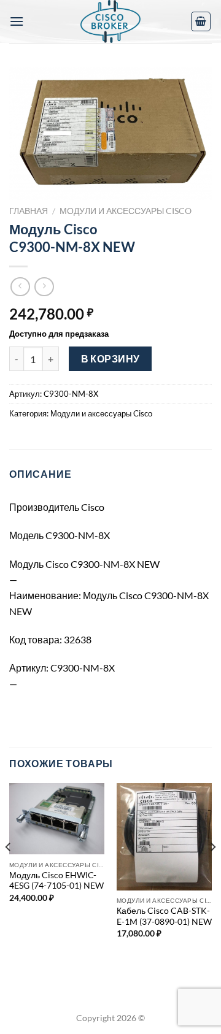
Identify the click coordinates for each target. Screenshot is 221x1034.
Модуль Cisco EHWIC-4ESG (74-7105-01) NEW (56, 880)
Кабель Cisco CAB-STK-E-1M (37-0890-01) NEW (164, 916)
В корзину (110, 358)
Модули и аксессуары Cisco (126, 211)
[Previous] (8, 871)
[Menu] (16, 21)
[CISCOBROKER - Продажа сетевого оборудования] (110, 21)
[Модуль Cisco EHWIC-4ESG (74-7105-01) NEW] (56, 818)
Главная (28, 211)
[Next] (212, 871)
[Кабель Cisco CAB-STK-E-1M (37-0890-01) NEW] (164, 836)
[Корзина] (201, 21)
